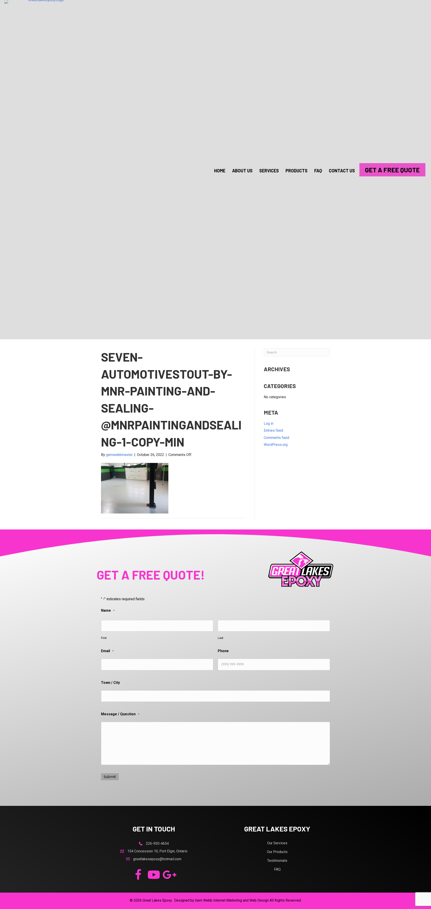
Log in (268, 423)
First (104, 638)
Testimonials (277, 860)
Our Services (277, 843)
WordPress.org (276, 444)
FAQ (277, 869)
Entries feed (273, 430)
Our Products (277, 852)
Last (220, 638)
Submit (110, 776)
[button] (138, 874)
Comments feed (276, 438)
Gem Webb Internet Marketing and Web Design (232, 900)
